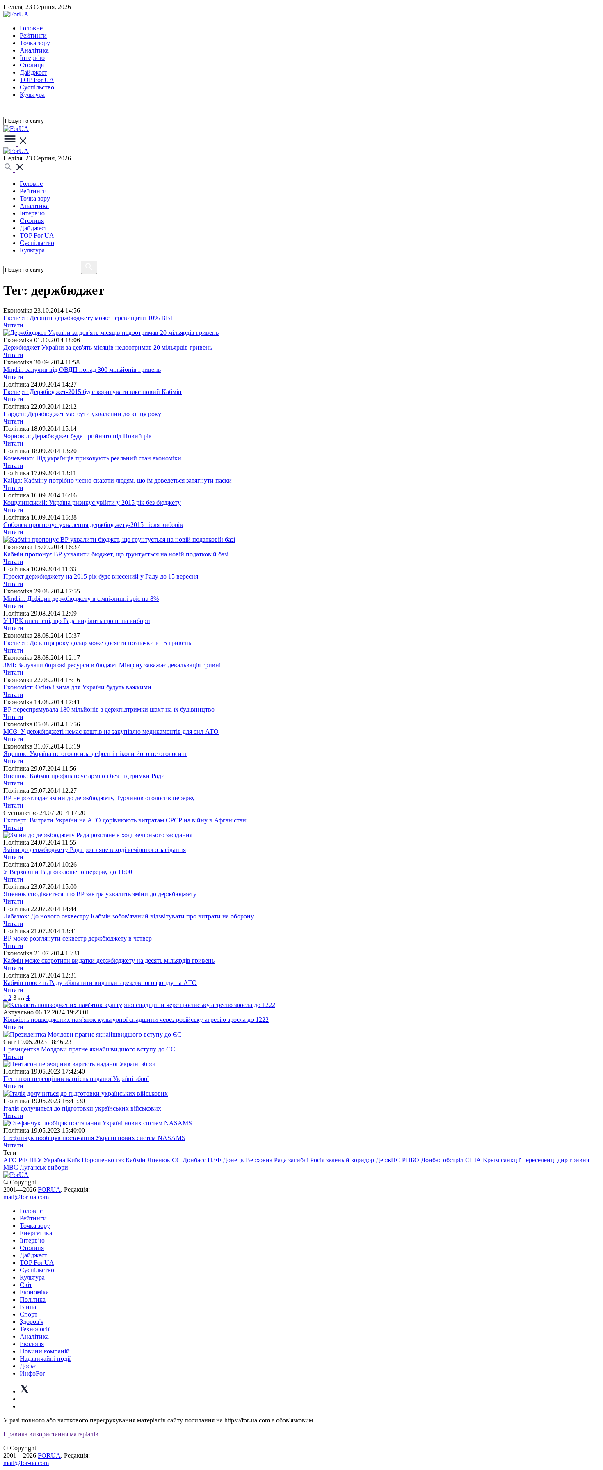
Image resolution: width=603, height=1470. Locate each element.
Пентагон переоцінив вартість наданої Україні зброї (76, 1078)
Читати (13, 325)
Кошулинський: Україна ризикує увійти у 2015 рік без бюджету (92, 502)
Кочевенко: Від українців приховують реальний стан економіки (92, 458)
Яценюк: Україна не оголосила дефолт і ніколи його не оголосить (95, 753)
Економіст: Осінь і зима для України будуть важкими (77, 687)
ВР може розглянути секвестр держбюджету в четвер (77, 938)
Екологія (32, 1343)
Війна (28, 1306)
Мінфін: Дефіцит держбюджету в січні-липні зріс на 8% (81, 598)
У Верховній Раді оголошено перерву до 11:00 (67, 871)
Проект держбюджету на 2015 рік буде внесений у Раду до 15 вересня (100, 576)
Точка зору (35, 42)
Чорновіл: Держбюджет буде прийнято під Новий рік (77, 436)
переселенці (539, 1159)
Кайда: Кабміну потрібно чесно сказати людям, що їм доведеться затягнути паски (117, 480)
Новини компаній (45, 1351)
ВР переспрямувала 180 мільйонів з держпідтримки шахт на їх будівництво (109, 709)
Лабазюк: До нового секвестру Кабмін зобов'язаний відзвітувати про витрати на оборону (128, 916)
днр (562, 1159)
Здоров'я (31, 1321)
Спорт (28, 1314)
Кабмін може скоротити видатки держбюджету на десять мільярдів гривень (109, 960)
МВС (10, 1167)
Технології (34, 1329)
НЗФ (214, 1159)
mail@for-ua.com (26, 1196)
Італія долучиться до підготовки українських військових (82, 1108)
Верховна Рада (266, 1159)
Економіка (34, 1292)
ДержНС (388, 1159)
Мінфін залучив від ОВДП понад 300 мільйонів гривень (82, 369)
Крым (491, 1159)
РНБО (410, 1159)
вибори (58, 1167)
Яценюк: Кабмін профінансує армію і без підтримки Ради (84, 775)
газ (120, 1159)
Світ (26, 1284)
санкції (511, 1159)
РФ (22, 1159)
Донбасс (194, 1159)
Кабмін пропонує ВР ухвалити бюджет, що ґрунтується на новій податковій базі (115, 554)
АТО (10, 1159)
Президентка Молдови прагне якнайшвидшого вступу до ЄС (89, 1049)
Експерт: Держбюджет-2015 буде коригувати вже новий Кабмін (92, 391)
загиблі (298, 1159)
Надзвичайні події (45, 1358)
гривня (579, 1159)
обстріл (453, 1159)
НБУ (35, 1159)
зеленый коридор (350, 1159)
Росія (317, 1159)
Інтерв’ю (32, 57)
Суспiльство (37, 87)
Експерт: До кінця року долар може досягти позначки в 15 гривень (97, 642)
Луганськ (33, 1167)
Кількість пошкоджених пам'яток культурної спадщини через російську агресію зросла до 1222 (136, 1019)
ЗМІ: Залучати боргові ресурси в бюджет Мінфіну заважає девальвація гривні (112, 665)
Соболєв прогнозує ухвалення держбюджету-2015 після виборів (93, 524)
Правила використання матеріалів (50, 1434)
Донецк (233, 1159)
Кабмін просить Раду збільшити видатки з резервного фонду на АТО (100, 982)
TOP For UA (37, 79)
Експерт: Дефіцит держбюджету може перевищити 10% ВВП (89, 317)
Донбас (431, 1159)
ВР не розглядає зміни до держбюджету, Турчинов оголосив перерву (99, 798)
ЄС (176, 1159)
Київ (73, 1159)
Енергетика (36, 1233)
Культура (32, 94)
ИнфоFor (32, 1373)
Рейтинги (33, 35)
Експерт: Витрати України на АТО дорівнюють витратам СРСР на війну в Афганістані (125, 820)
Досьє (28, 1365)
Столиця (32, 65)
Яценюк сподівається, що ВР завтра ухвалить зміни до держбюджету (99, 894)
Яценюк (158, 1159)
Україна (54, 1159)
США (473, 1159)
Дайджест (33, 72)
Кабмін (136, 1159)
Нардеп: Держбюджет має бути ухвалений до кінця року (82, 413)
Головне (31, 28)
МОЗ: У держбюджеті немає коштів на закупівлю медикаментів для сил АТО (111, 731)
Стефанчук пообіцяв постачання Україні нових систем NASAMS (94, 1137)
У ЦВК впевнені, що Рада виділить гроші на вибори (76, 620)
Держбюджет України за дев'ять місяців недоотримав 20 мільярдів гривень (107, 347)
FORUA (49, 1189)
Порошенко (98, 1159)
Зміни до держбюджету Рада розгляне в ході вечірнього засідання (94, 849)
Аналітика (34, 50)
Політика (33, 1299)
